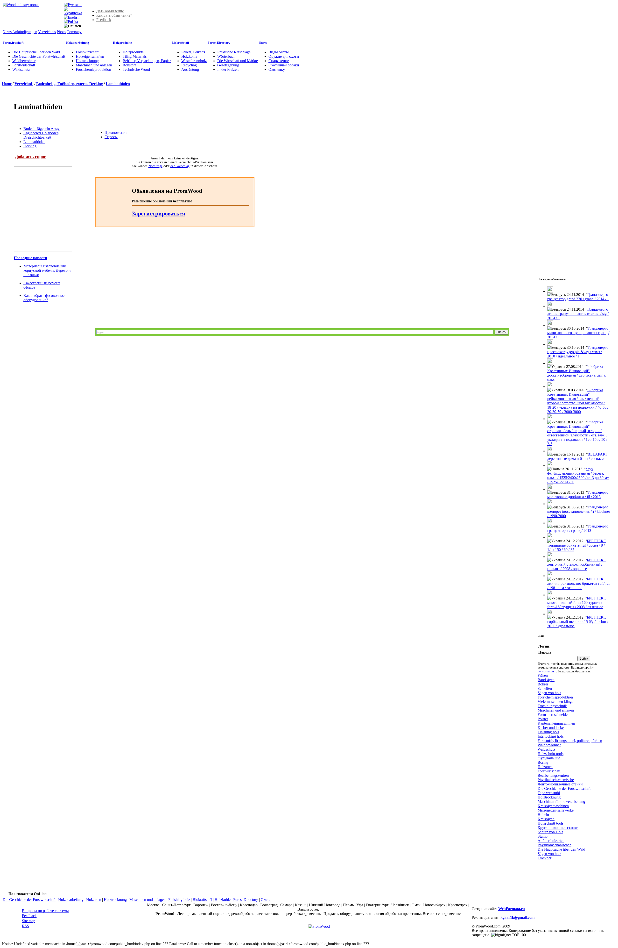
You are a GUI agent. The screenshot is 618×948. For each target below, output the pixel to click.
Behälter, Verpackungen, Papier (147, 61)
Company (74, 32)
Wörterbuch (226, 56)
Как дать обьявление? (114, 15)
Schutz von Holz (550, 832)
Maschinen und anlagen (94, 65)
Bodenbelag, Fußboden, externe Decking (69, 84)
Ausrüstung (190, 69)
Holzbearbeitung (77, 42)
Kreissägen (546, 819)
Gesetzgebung (228, 65)
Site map (28, 921)
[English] (71, 17)
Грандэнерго (597, 294)
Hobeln (543, 815)
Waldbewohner (23, 61)
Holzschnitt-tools (550, 754)
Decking (29, 146)
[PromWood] (319, 926)
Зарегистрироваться (158, 213)
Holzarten (545, 767)
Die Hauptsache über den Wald (36, 52)
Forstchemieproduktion (93, 69)
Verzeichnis (47, 32)
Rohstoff (129, 65)
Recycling (189, 65)
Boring (543, 762)
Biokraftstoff (180, 42)
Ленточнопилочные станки (560, 784)
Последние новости (30, 258)
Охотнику (276, 69)
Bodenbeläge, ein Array (41, 129)
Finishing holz (548, 732)
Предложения (116, 132)
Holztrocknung (87, 61)
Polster (543, 719)
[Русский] (73, 5)
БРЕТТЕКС (596, 541)
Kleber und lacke (551, 728)
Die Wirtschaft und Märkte (237, 61)
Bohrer (543, 684)
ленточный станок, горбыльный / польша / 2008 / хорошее (574, 566)
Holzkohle (189, 56)
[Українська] (73, 13)
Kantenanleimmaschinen (556, 723)
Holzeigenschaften (90, 56)
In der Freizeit (228, 69)
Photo (61, 32)
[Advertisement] (165, 280)
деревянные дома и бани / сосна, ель (577, 458)
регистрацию (547, 671)
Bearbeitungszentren (553, 775)
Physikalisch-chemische (556, 780)
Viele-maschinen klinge (555, 701)
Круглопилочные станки (558, 828)
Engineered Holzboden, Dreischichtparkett (41, 135)
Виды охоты (278, 52)
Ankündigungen (24, 32)
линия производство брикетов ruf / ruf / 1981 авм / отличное (578, 585)
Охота (263, 42)
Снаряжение (278, 61)
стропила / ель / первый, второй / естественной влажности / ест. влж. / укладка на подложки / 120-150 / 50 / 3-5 (577, 437)
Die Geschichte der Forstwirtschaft (38, 56)
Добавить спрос (30, 156)
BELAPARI (597, 454)
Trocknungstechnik (552, 706)
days (589, 469)
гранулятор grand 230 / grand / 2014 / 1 (578, 299)
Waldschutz (21, 69)
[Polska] (71, 22)
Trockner (544, 858)
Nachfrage (155, 166)
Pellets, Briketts (193, 52)
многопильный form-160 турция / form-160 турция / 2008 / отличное (575, 604)
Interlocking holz (550, 736)
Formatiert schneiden (553, 715)
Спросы (111, 137)
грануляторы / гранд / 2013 (569, 530)
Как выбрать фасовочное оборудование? (43, 297)
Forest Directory (219, 42)
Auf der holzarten (551, 841)
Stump (543, 836)
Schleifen (545, 688)
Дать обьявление (110, 11)
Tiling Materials (135, 56)
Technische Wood (136, 69)
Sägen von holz (549, 693)
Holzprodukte (122, 42)
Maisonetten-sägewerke (556, 810)
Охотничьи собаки (283, 65)
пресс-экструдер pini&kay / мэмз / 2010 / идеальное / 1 (574, 354)
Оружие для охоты (283, 56)
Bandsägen (546, 680)
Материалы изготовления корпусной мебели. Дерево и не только (47, 270)
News (7, 32)
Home (7, 84)
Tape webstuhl (549, 793)
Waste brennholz (194, 61)
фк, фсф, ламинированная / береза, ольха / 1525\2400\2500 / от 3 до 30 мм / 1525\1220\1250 (578, 477)
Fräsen (543, 675)
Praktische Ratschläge (234, 52)
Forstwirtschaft (13, 42)
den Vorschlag (180, 166)
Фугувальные (549, 758)
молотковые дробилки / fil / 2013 (574, 497)
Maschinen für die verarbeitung (561, 801)
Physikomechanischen (554, 845)
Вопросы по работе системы (45, 911)
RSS (25, 926)
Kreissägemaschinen (553, 806)
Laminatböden (118, 84)
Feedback (103, 20)
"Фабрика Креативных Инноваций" (575, 368)
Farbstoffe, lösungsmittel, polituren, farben (570, 741)
